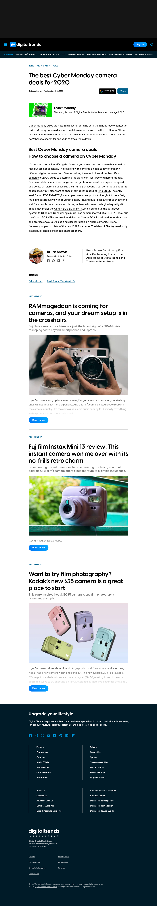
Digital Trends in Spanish (101, 805)
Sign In (140, 44)
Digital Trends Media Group (46, 886)
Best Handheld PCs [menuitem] (96, 54)
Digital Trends (20, 49)
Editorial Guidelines (45, 805)
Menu (5, 44)
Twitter (42, 735)
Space (93, 757)
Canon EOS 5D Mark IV (68, 208)
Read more (38, 420)
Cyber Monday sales (41, 125)
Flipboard (73, 735)
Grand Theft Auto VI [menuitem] (26, 54)
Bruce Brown (36, 91)
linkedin (58, 260)
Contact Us (41, 795)
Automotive (42, 777)
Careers (32, 856)
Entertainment (43, 772)
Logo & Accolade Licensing (48, 810)
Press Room (63, 862)
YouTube (48, 735)
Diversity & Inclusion (37, 868)
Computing (42, 752)
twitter (64, 260)
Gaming (40, 757)
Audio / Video (43, 762)
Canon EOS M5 (42, 217)
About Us (40, 790)
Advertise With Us (44, 800)
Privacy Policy (63, 856)
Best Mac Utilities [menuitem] (76, 54)
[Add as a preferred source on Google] (107, 91)
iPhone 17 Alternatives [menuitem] (146, 54)
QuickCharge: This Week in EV (61, 281)
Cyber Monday (65, 108)
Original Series (97, 777)
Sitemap (61, 868)
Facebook (30, 735)
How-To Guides (97, 772)
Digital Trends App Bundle (102, 810)
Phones (40, 747)
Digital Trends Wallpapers (102, 800)
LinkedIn (67, 735)
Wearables (95, 752)
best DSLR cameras (78, 226)
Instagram (36, 735)
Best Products (97, 767)
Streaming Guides (99, 762)
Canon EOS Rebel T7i (47, 195)
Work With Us (34, 862)
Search (151, 44)
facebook (48, 260)
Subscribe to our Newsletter (103, 790)
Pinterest (60, 735)
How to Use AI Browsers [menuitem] (120, 54)
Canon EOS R (89, 217)
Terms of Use (34, 873)
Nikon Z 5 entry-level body (111, 226)
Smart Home (42, 767)
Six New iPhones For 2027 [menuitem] (52, 54)
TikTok (54, 735)
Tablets (93, 747)
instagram (53, 260)
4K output (104, 190)
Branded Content (98, 795)
